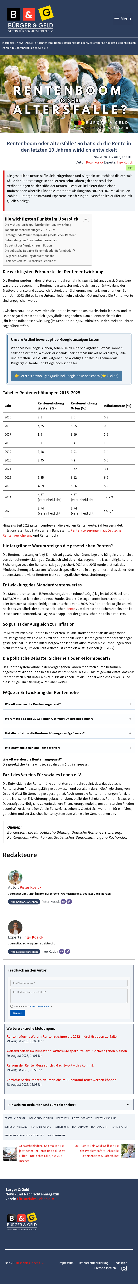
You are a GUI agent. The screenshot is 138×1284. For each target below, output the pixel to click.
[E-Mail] (63, 901)
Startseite (8, 42)
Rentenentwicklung (15, 1126)
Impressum (66, 1263)
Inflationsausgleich (41, 1118)
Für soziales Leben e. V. (36, 1198)
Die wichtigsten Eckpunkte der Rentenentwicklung (38, 225)
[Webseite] (69, 901)
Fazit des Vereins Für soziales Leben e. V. (30, 261)
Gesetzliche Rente (15, 1118)
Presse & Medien (105, 1268)
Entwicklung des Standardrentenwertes (31, 240)
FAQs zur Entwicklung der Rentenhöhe (29, 256)
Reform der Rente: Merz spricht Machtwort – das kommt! (50, 1065)
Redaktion (120, 1263)
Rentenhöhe (62, 1126)
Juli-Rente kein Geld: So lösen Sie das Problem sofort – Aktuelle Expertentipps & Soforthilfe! (97, 1151)
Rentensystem (119, 1126)
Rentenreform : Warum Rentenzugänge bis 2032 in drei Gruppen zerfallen (62, 1036)
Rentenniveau (80, 1126)
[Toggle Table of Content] (84, 219)
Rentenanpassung (105, 1118)
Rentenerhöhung (41, 1126)
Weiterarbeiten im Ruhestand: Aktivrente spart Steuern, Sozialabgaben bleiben (66, 1051)
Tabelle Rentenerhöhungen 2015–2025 (30, 230)
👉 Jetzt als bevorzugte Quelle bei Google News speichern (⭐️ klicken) (66, 376)
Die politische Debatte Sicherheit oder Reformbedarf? (40, 251)
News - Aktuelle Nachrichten (34, 42)
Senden (17, 1013)
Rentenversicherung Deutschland (24, 1135)
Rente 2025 (62, 1118)
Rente (58, 42)
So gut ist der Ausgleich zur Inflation (28, 245)
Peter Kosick (94, 162)
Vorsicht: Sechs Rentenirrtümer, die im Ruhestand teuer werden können (61, 1079)
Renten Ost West (82, 1118)
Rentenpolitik (99, 1126)
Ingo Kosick (125, 162)
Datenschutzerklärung (38, 1006)
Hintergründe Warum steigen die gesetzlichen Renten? (40, 235)
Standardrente (56, 1135)
